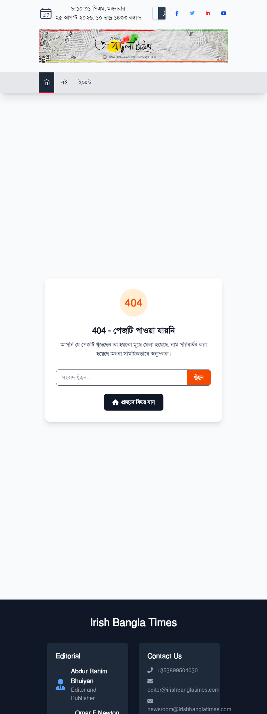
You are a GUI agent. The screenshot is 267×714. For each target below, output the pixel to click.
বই (64, 82)
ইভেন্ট (85, 82)
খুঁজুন (199, 377)
